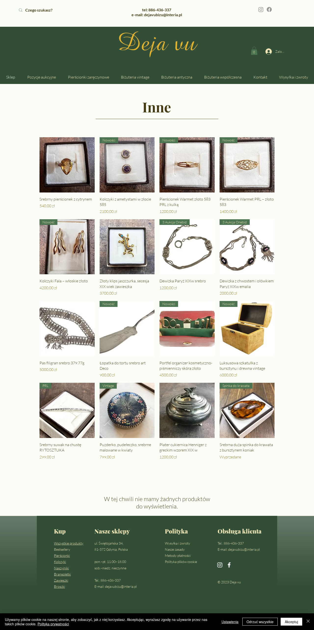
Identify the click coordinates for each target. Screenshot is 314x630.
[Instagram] (261, 9)
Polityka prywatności (53, 623)
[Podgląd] (67, 164)
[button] (254, 51)
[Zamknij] (308, 621)
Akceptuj (291, 621)
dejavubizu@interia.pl (121, 586)
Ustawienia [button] (230, 621)
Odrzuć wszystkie (260, 621)
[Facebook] (269, 9)
